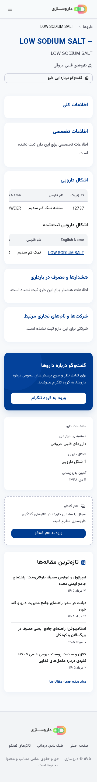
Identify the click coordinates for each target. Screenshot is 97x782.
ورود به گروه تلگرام (48, 398)
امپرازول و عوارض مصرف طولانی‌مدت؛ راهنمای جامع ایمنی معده (49, 580)
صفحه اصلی (79, 746)
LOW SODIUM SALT (66, 252)
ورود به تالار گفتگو (48, 533)
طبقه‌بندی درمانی (50, 746)
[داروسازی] (69, 9)
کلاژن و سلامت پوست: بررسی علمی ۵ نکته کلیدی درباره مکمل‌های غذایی (52, 657)
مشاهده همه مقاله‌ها (67, 682)
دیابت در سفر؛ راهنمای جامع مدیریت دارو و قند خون (48, 606)
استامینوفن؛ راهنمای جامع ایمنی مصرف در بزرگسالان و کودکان (52, 632)
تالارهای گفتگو (20, 746)
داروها (88, 27)
